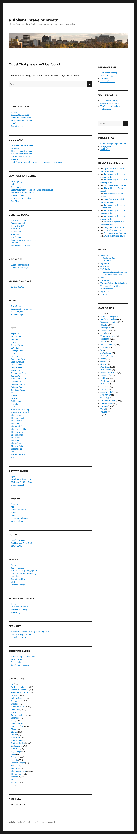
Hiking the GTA (17, 226)
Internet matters (18, 715)
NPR (13, 393)
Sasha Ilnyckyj (17, 312)
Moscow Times (17, 381)
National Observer (18, 384)
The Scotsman (17, 435)
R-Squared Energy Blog (21, 198)
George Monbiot (18, 223)
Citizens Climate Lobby (20, 115)
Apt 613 (14, 476)
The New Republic (18, 429)
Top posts (104, 280)
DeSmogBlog (16, 181)
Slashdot (14, 404)
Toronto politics (18, 579)
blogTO (14, 342)
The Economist (17, 418)
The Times (15, 438)
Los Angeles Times (19, 373)
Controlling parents (112, 230)
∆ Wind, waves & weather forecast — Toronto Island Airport (36, 162)
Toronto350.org (17, 126)
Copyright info (106, 289)
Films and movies (18, 707)
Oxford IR (15, 576)
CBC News (15, 348)
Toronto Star (16, 449)
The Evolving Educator (20, 246)
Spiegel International (20, 412)
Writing (14, 782)
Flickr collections (107, 81)
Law (12, 721)
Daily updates (16, 698)
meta (13, 515)
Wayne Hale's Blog (19, 610)
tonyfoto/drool (17, 485)
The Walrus (16, 443)
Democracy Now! (18, 359)
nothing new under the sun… (23, 193)
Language (15, 718)
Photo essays (16, 740)
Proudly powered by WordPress (46, 822)
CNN (13, 353)
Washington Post (18, 454)
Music (13, 729)
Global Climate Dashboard (22, 151)
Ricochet (14, 398)
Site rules (104, 294)
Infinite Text (16, 659)
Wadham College (18, 585)
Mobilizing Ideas (18, 540)
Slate (13, 407)
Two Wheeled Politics (20, 665)
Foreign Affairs (17, 362)
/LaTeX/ (14, 504)
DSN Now (15, 148)
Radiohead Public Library (21, 309)
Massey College (17, 568)
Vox (12, 452)
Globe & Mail (16, 365)
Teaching (15, 768)
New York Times (18, 390)
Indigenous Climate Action (22, 120)
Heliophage (16, 187)
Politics (14, 749)
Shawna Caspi (17, 315)
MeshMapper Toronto (20, 157)
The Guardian (17, 421)
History (14, 712)
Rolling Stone (16, 401)
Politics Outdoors (18, 195)
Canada (14, 695)
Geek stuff (15, 709)
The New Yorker (18, 432)
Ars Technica (16, 337)
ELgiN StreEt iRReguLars (21, 482)
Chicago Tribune (18, 351)
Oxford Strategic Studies (21, 634)
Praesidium (16, 234)
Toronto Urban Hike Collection (113, 283)
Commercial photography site (113, 144)
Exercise (14, 704)
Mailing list (105, 149)
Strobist (14, 243)
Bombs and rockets (19, 690)
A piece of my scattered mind (23, 656)
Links (13, 513)
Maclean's (15, 376)
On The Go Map (17, 287)
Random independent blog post (24, 240)
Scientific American (19, 607)
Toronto (14, 777)
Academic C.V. (109, 258)
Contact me (107, 261)
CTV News (15, 356)
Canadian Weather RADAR (22, 145)
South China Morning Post (22, 410)
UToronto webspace (19, 518)
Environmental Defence (21, 118)
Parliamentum (17, 232)
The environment (18, 771)
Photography (16, 746)
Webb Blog (15, 612)
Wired (13, 457)
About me (104, 255)
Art (12, 684)
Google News (16, 367)
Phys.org (14, 604)
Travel (13, 780)
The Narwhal (16, 426)
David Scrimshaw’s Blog (21, 479)
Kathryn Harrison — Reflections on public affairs (32, 190)
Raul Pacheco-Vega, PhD (21, 543)
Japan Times (16, 370)
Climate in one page (19, 268)
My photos (105, 263)
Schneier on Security (20, 637)
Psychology (16, 751)
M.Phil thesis (16, 723)
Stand (13, 123)
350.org (14, 112)
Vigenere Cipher (18, 521)
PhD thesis (15, 737)
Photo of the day (18, 743)
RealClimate (16, 201)
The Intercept (17, 424)
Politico (14, 395)
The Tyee (15, 440)
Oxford (14, 735)
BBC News (15, 339)
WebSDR (14, 159)
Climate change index (20, 265)
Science (14, 757)
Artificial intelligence (20, 687)
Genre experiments (19, 510)
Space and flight (18, 763)
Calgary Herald (17, 345)
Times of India (17, 446)
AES (12, 507)
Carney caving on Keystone (115, 185)
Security (14, 760)
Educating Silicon (18, 220)
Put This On (16, 237)
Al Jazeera (15, 334)
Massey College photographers (24, 571)
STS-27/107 (16, 766)
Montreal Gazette (18, 379)
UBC (13, 582)
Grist (13, 184)
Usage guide (105, 146)
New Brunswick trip (108, 73)
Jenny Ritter (16, 306)
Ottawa (14, 732)
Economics (15, 701)
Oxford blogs (105, 266)
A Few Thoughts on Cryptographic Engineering (31, 632)
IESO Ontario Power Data (21, 154)
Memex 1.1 (15, 229)
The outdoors (16, 774)
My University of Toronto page (24, 573)
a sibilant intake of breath (34, 20)
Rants (13, 754)
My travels (104, 292)
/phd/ (13, 565)
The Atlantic (16, 415)
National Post (16, 387)
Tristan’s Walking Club (110, 286)
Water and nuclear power (114, 236)
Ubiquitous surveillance (114, 227)
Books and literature (19, 693)
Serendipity (16, 662)
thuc (102, 277)
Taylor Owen (16, 546)
